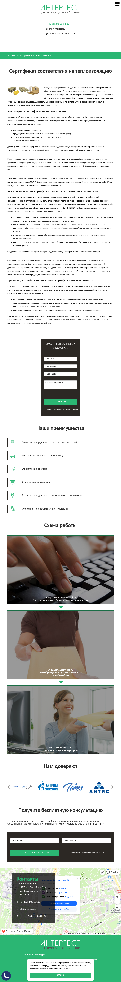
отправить (61, 401)
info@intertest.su (57, 29)
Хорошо (60, 975)
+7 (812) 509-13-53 (59, 24)
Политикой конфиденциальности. (56, 969)
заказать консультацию (35, 853)
